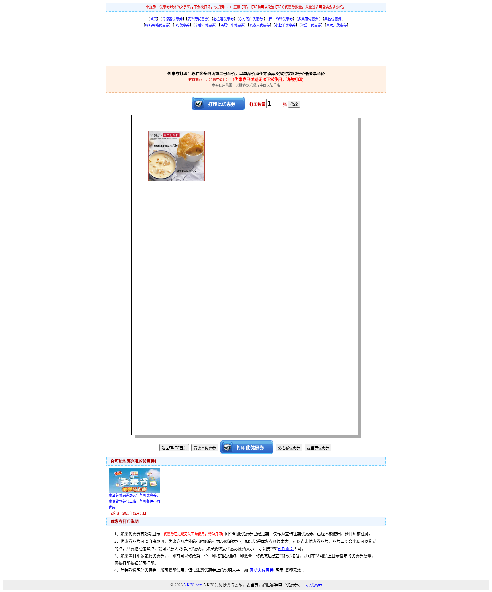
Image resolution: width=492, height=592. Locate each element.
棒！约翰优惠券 (281, 19)
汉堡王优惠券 (311, 25)
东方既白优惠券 (251, 19)
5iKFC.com (193, 585)
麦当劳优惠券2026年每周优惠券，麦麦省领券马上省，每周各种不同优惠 (134, 501)
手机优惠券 (312, 585)
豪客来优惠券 (259, 25)
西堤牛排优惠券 (232, 25)
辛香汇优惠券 (205, 25)
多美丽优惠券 (308, 19)
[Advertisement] (246, 50)
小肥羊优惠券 (285, 25)
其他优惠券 (332, 19)
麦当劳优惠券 (198, 19)
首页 (153, 19)
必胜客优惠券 (223, 19)
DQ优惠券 (182, 25)
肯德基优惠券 (172, 19)
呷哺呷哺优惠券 (157, 25)
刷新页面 (286, 549)
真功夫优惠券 (336, 25)
